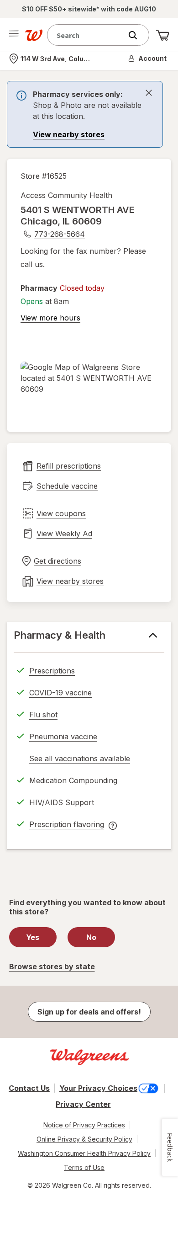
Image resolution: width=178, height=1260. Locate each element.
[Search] (137, 35)
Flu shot (43, 714)
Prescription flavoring (66, 826)
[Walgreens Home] (33, 35)
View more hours (50, 317)
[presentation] (85, 114)
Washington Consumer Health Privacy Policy (84, 1153)
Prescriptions (52, 670)
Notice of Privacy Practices (84, 1125)
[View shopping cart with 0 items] (162, 35)
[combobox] (86, 35)
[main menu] (14, 35)
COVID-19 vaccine (60, 692)
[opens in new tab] (89, 378)
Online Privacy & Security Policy (84, 1139)
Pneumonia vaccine (63, 736)
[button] (148, 58)
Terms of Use (84, 1167)
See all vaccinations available (79, 760)
